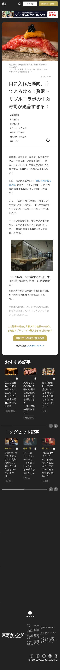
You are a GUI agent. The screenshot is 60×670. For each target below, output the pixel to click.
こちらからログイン (35, 345)
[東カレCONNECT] (30, 14)
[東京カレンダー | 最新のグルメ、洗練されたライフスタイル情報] (4, 4)
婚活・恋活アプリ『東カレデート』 (48, 633)
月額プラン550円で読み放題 (30, 338)
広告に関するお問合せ (30, 636)
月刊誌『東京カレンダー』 (48, 627)
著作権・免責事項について (36, 636)
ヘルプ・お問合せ (30, 630)
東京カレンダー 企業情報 (30, 643)
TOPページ (29, 625)
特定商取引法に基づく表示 (36, 642)
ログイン (30, 4)
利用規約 (36, 625)
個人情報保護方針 (36, 630)
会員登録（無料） (48, 4)
